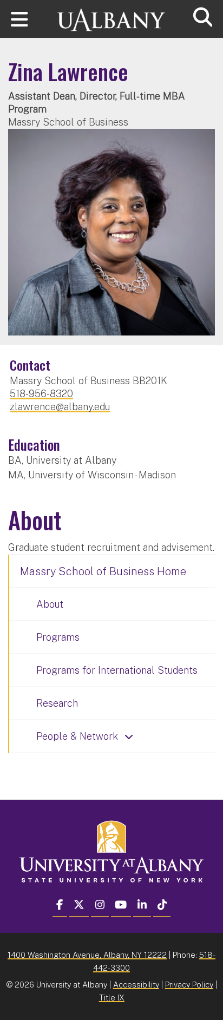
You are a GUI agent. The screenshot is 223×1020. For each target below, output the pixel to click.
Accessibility (136, 984)
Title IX (111, 997)
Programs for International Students (117, 670)
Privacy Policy (189, 984)
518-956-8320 (41, 393)
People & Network (77, 736)
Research (57, 703)
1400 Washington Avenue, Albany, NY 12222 (87, 954)
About (49, 604)
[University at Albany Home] (111, 15)
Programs (58, 637)
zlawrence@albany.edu (60, 406)
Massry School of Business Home (103, 571)
